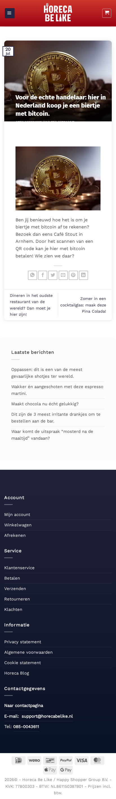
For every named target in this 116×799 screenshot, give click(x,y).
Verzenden (15, 588)
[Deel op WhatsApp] (32, 275)
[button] (10, 13)
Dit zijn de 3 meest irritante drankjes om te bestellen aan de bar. (56, 418)
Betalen (12, 578)
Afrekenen (15, 535)
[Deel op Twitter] (52, 275)
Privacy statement (22, 641)
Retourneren (17, 599)
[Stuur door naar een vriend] (63, 275)
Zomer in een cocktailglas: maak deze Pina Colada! (83, 304)
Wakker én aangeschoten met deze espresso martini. (57, 390)
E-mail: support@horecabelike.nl (38, 716)
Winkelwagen (18, 525)
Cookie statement (22, 662)
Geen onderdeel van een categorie (45, 122)
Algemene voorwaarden (28, 652)
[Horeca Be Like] (58, 12)
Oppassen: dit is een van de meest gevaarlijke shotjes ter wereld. (46, 373)
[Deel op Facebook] (42, 275)
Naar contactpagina (23, 705)
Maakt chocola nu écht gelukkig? (45, 403)
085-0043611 (26, 726)
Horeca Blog (16, 673)
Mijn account (17, 514)
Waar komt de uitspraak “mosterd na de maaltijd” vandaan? (52, 435)
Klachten (13, 609)
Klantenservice (19, 567)
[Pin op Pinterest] (73, 275)
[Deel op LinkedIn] (83, 275)
